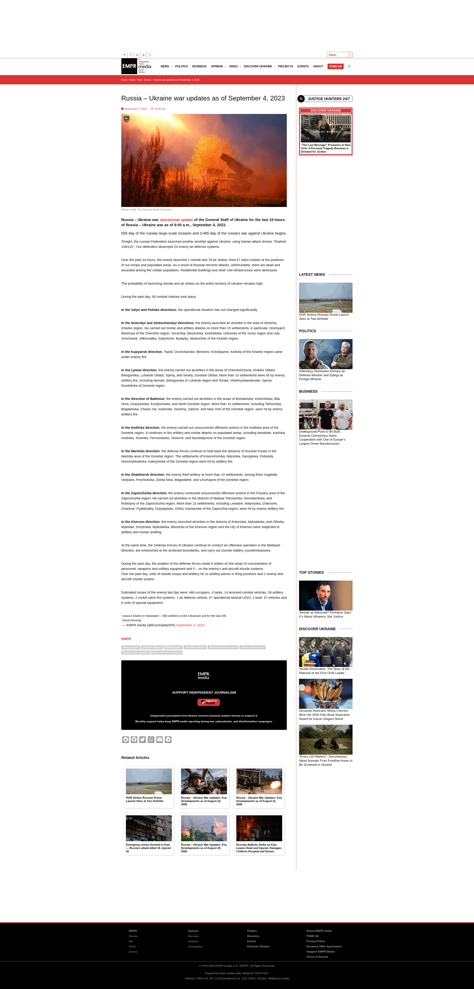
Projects (285, 66)
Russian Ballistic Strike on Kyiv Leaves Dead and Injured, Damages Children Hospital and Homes (259, 848)
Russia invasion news (223, 647)
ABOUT (318, 66)
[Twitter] (124, 55)
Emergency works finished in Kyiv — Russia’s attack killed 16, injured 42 (148, 848)
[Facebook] (131, 55)
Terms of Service (317, 956)
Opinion (217, 66)
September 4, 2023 (190, 625)
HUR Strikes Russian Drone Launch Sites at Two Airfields (144, 799)
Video (233, 66)
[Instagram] (150, 55)
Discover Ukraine (258, 66)
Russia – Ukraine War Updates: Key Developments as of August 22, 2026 (204, 801)
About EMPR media (319, 930)
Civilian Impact (152, 647)
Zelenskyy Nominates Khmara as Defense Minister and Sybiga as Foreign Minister (322, 375)
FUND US (335, 66)
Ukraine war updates (136, 652)
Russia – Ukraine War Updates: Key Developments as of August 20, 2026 (204, 848)
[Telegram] (168, 739)
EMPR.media (173, 647)
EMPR (126, 639)
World (132, 946)
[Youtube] (143, 55)
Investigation (195, 946)
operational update (176, 220)
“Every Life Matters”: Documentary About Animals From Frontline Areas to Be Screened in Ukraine (325, 760)
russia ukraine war (252, 647)
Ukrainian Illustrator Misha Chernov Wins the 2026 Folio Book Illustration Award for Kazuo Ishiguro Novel (324, 715)
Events (303, 66)
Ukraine (133, 936)
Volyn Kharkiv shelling (167, 652)
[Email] (159, 739)
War (131, 941)
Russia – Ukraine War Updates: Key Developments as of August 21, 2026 (259, 801)
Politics (181, 66)
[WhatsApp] (151, 739)
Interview (193, 936)
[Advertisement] (232, 26)
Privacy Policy (315, 941)
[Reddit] (125, 739)
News (165, 66)
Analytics (193, 941)
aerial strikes (131, 647)
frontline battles (195, 647)
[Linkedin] (137, 55)
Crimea (133, 951)
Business (199, 66)
